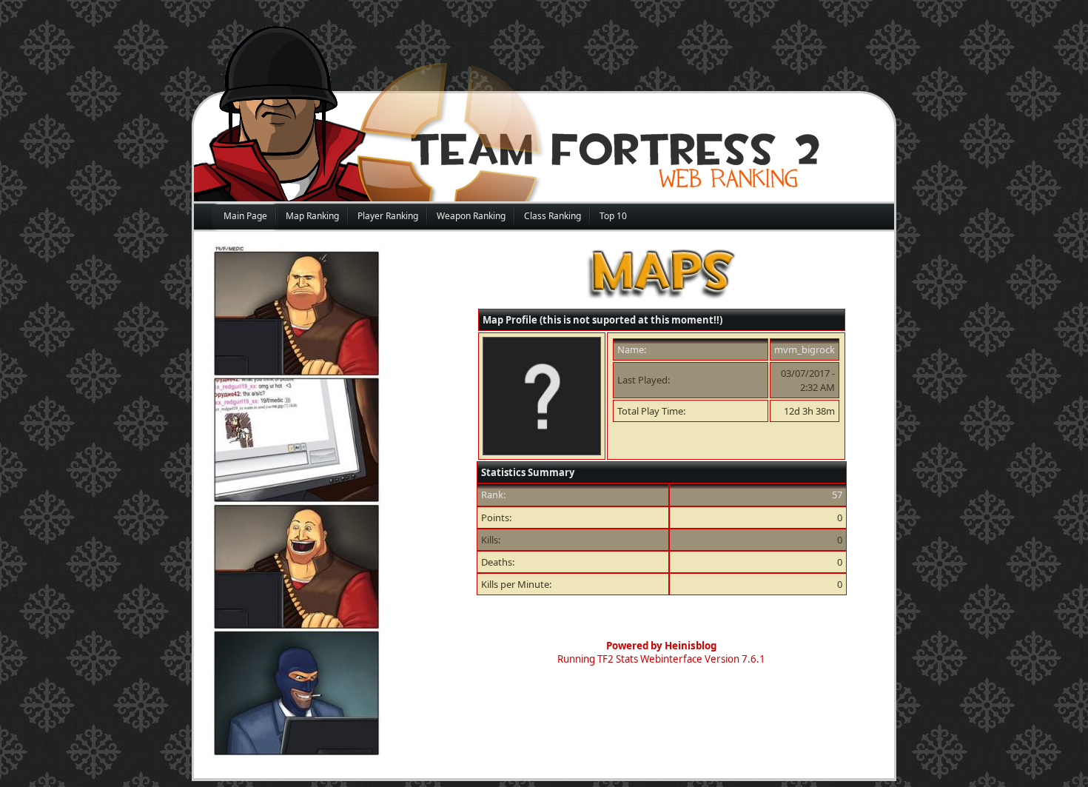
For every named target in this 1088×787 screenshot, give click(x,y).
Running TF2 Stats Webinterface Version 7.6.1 (661, 659)
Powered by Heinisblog (661, 645)
